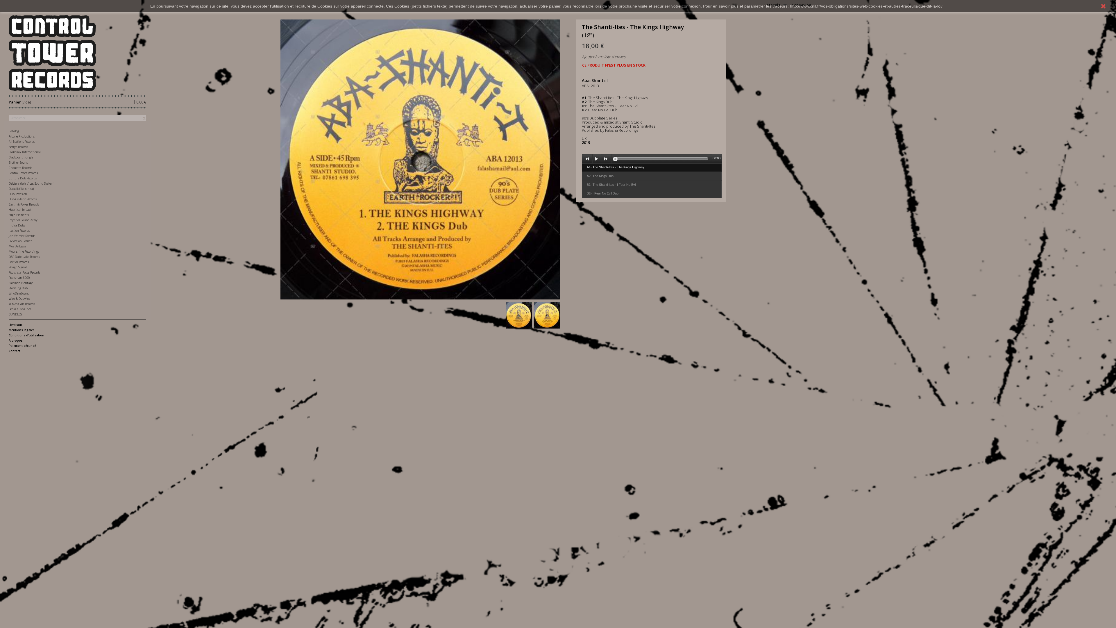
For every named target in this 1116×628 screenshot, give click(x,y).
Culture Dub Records (23, 178)
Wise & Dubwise (19, 299)
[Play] (596, 159)
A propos (16, 340)
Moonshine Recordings (24, 251)
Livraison (15, 325)
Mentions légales (22, 330)
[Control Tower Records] (77, 53)
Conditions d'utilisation (26, 335)
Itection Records (19, 231)
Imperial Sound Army (23, 220)
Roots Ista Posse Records (24, 272)
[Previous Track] (587, 159)
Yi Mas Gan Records (22, 304)
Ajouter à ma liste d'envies (603, 56)
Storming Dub (18, 288)
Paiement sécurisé (22, 346)
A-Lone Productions (22, 136)
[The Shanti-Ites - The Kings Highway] (519, 315)
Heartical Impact (20, 210)
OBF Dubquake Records (24, 257)
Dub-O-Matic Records (23, 199)
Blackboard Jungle (21, 157)
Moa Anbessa (17, 246)
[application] (652, 158)
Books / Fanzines (20, 309)
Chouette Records (20, 168)
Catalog (14, 131)
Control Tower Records (23, 173)
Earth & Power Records (24, 204)
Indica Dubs (17, 225)
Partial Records (19, 262)
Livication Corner (20, 241)
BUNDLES (15, 314)
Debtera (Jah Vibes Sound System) (31, 183)
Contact (14, 351)
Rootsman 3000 (19, 278)
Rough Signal (18, 267)
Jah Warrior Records (22, 236)
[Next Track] (606, 159)
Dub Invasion (18, 194)
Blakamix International (25, 152)
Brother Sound (18, 162)
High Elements (19, 215)
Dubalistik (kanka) (21, 189)
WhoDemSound (19, 293)
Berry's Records (18, 147)
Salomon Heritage (21, 283)
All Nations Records (22, 142)
